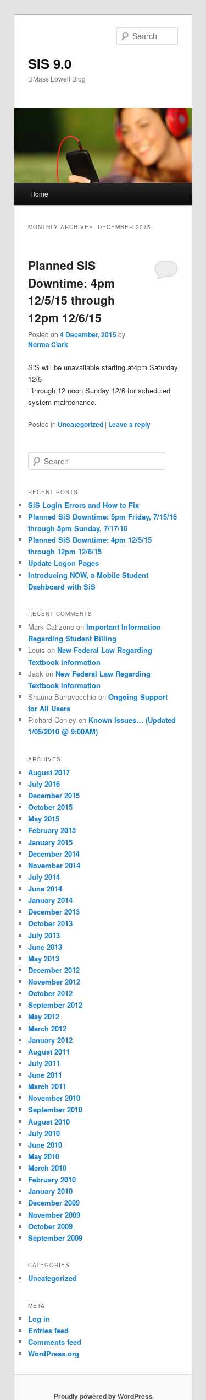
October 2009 (50, 1226)
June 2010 (45, 1144)
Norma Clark (48, 344)
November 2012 (54, 981)
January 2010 (50, 1191)
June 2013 (45, 947)
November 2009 (54, 1214)
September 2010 (55, 1109)
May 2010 (43, 1156)
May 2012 (43, 1016)
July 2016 (44, 784)
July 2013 (44, 935)
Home (39, 193)
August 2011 (49, 1051)
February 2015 (52, 830)
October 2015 (50, 807)
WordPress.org (53, 1353)
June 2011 (45, 1074)
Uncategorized (80, 424)
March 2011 (47, 1086)
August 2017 (49, 772)
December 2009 (54, 1202)
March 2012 (47, 1028)
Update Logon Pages (63, 563)
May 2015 (43, 818)
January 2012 (50, 1040)
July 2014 (44, 877)
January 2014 (50, 900)
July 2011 (44, 1063)
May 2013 (43, 958)
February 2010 (52, 1179)
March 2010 (47, 1168)
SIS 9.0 (49, 63)
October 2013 (50, 923)
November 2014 (54, 865)
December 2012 (54, 970)
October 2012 (50, 993)
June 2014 (45, 888)
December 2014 (54, 853)
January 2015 (50, 842)
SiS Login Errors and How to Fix (83, 505)
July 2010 (44, 1133)
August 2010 (49, 1121)
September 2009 (55, 1238)
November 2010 (54, 1098)
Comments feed (54, 1342)
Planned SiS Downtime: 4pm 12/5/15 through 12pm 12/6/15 (71, 291)
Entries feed (48, 1330)
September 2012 (55, 1004)
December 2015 (54, 795)
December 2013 (54, 911)
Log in (39, 1318)
